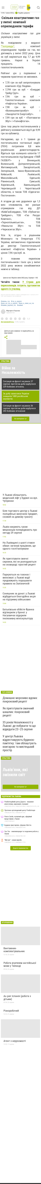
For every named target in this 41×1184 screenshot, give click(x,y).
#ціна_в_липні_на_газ (26, 303)
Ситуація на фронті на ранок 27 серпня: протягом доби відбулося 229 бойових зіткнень (19, 384)
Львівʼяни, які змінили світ (15, 772)
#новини (20, 305)
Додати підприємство (20, 848)
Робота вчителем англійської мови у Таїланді (19, 964)
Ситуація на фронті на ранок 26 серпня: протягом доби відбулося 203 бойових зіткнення (19, 408)
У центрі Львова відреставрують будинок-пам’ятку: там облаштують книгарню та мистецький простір (19, 743)
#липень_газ (5, 301)
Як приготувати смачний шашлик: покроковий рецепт (18, 712)
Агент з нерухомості (14, 1040)
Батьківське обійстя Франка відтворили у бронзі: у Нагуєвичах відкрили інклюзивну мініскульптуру (18, 614)
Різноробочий (11, 1010)
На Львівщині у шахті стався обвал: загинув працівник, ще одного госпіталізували (19, 545)
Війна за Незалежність (13, 370)
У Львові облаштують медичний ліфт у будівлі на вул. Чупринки (20, 497)
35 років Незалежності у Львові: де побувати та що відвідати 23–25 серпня (19, 726)
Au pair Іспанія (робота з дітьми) (17, 998)
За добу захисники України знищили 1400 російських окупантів (16, 396)
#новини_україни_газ (8, 305)
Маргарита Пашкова (13, 311)
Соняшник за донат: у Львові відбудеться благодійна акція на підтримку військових (19, 596)
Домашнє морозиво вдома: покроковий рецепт (20, 699)
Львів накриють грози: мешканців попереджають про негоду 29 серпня (20, 529)
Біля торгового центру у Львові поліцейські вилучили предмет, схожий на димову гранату (20, 513)
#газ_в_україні (16, 301)
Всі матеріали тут (20, 419)
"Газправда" (7, 46)
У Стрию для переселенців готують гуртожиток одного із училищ (20, 285)
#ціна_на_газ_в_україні (9, 303)
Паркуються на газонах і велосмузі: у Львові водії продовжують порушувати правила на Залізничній (17, 579)
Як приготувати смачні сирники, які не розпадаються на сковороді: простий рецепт (19, 561)
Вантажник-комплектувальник (14, 950)
